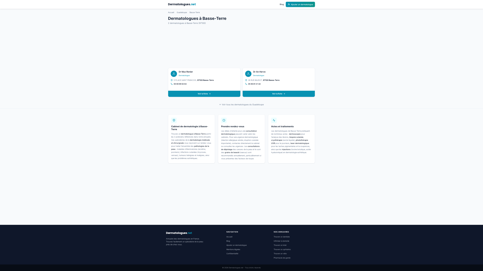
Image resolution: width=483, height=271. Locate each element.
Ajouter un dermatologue (236, 245)
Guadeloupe (182, 12)
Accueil (171, 12)
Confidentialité (232, 253)
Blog (282, 4)
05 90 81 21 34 (254, 84)
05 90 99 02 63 (180, 84)
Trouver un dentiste (282, 237)
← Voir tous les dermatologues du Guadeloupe (241, 104)
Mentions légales (233, 249)
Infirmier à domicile (281, 241)
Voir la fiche (203, 94)
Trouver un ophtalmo (282, 249)
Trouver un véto (280, 253)
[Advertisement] (241, 46)
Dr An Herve (259, 72)
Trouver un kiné (280, 245)
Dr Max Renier (186, 72)
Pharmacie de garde (282, 258)
